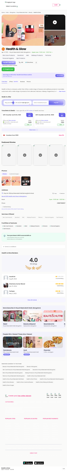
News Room (11, 445)
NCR (15, 430)
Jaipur (7, 430)
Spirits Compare (43, 445)
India (7, 12)
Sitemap (9, 448)
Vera (44, 448)
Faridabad (17, 428)
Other (16, 404)
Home (3, 12)
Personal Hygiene (49, 217)
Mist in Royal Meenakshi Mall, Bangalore (12, 372)
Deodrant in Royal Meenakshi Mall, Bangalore (44, 369)
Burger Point (55, 426)
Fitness (45, 402)
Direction (62, 193)
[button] (54, 22)
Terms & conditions (10, 246)
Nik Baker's (46, 428)
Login (56, 4)
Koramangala (28, 424)
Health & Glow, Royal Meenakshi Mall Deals (13, 379)
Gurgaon (16, 424)
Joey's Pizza (46, 437)
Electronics (52, 402)
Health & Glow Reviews (8, 382)
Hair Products (59, 217)
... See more (61, 91)
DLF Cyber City (28, 428)
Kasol (6, 439)
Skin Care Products (7, 217)
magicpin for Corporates (34, 448)
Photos (4, 174)
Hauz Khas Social (56, 439)
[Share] (36, 62)
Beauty (30, 12)
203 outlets (29, 110)
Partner (20, 448)
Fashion (32, 402)
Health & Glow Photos (32, 379)
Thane (16, 434)
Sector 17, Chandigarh (38, 430)
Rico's (53, 437)
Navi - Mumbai (9, 434)
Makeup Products (31, 217)
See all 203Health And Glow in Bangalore (14, 196)
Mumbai (16, 432)
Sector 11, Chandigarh (28, 432)
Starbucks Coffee (47, 434)
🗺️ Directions (29, 62)
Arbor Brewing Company (47, 426)
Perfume (40, 217)
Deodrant (17, 217)
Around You (25, 445)
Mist (23, 217)
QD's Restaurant (47, 439)
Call (64, 468)
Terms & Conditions (54, 445)
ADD (29, 124)
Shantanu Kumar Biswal (17, 284)
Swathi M (12, 277)
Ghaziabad (8, 428)
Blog (30, 445)
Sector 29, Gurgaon (38, 426)
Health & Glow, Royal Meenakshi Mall (36, 376)
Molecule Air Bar (47, 430)
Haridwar (16, 439)
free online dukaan (24, 396)
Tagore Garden (37, 439)
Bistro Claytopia (56, 424)
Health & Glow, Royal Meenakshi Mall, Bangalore (52, 379)
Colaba (35, 434)
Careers (50, 448)
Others (33, 457)
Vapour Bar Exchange (47, 432)
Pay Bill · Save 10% (8, 62)
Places (15, 448)
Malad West (27, 437)
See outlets (60, 75)
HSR (25, 426)
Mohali (7, 432)
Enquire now (9, 69)
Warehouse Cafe (56, 430)
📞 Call (21, 62)
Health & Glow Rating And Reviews (44, 382)
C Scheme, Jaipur (38, 432)
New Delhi (8, 424)
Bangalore (12, 12)
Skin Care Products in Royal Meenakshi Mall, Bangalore (16, 369)
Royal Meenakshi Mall (22, 12)
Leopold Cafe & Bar (56, 434)
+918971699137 (61, 203)
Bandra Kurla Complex (28, 434)
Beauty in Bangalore (32, 366)
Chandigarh (17, 426)
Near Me (35, 445)
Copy (55, 193)
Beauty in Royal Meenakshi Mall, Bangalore (13, 366)
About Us (18, 445)
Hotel (59, 402)
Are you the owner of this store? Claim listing (13, 209)
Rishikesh (7, 437)
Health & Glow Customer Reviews (25, 382)
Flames (54, 428)
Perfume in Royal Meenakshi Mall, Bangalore (14, 376)
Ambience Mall (37, 428)
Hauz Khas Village (28, 439)
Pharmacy (9, 404)
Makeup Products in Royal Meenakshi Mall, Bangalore (38, 372)
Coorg (16, 437)
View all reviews (32, 300)
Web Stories (57, 448)
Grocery (39, 402)
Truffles (45, 424)
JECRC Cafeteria (56, 432)
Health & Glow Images (8, 385)
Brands (25, 448)
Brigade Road (37, 424)
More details (12, 120)
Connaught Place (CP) (38, 437)
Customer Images (14, 174)
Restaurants (19, 402)
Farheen (12, 291)
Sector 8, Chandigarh (28, 430)
